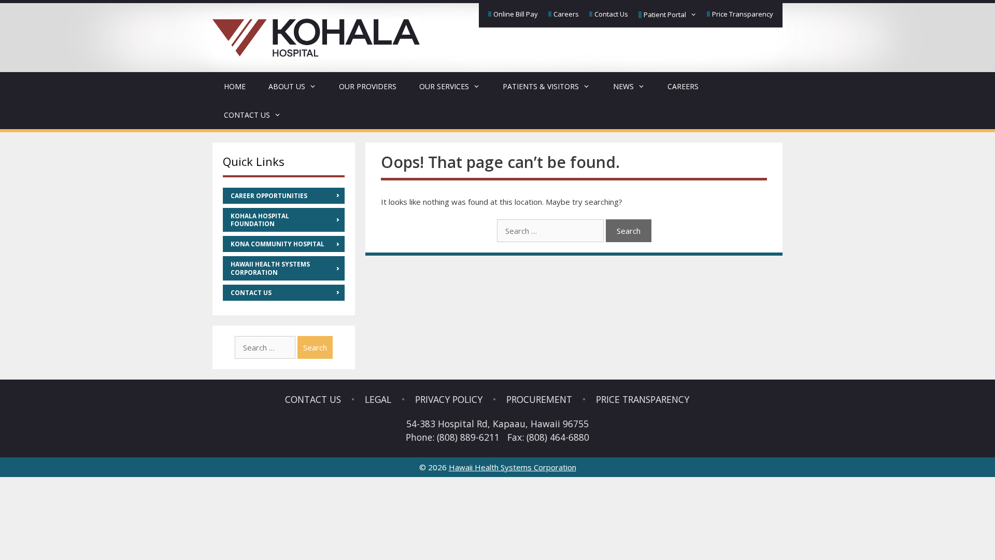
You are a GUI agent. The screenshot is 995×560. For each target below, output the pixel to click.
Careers (566, 14)
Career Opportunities (269, 196)
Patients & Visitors (541, 86)
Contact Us (611, 14)
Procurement (539, 399)
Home (235, 86)
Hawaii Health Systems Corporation (270, 268)
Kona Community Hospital (277, 244)
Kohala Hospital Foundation (260, 220)
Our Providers (367, 86)
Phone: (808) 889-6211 (453, 437)
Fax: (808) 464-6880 (548, 437)
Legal (378, 399)
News (623, 86)
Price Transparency (742, 14)
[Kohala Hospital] (316, 31)
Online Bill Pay (515, 14)
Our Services (444, 86)
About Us (286, 86)
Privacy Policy (448, 399)
